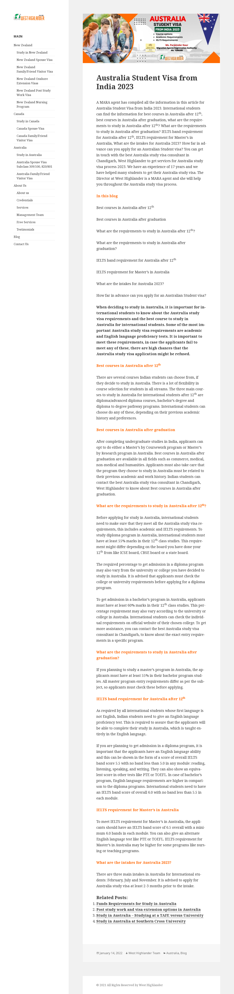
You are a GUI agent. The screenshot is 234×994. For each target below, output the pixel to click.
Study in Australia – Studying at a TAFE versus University (149, 915)
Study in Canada (28, 121)
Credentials (25, 200)
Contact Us (21, 244)
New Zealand (23, 45)
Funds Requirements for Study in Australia (136, 903)
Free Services (26, 222)
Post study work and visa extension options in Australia (148, 909)
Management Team (30, 215)
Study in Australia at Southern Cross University (141, 921)
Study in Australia (29, 155)
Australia (20, 148)
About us (23, 193)
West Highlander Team (144, 953)
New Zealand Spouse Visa (34, 60)
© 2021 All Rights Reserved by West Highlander (129, 985)
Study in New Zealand (32, 52)
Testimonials (25, 229)
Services (22, 207)
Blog (17, 237)
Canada (19, 114)
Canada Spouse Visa (30, 129)
